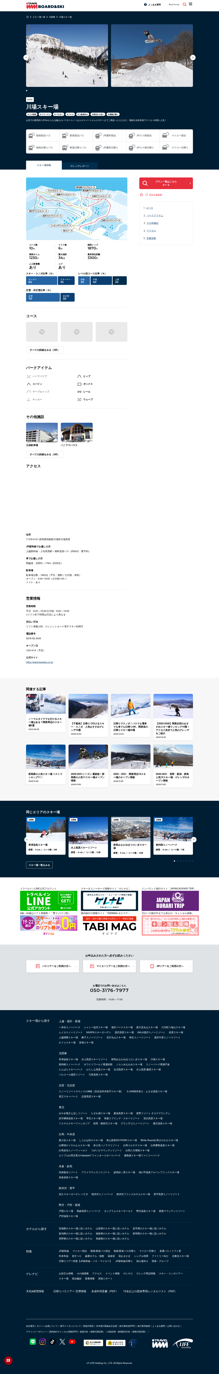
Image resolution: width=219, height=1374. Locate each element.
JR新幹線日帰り (124, 1261)
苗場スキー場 (86, 1042)
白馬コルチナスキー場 (135, 1145)
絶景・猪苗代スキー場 (105, 1123)
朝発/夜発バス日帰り (125, 1251)
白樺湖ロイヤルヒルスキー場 (74, 1145)
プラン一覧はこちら (166, 183)
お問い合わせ (173, 1325)
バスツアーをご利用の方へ (56, 966)
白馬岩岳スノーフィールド (73, 1150)
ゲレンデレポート (79, 166)
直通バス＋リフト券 (170, 1251)
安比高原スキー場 (153, 1118)
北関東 (63, 1053)
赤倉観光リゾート (68, 1172)
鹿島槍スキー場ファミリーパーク (142, 1155)
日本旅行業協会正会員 (106, 1325)
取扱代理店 (88, 1325)
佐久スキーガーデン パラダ (73, 1194)
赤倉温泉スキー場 (68, 1177)
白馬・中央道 (67, 1134)
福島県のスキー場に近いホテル (112, 1233)
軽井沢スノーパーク (102, 1194)
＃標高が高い (113, 114)
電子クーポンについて (70, 1325)
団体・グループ (160, 1261)
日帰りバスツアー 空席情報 (69, 1291)
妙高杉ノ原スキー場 (124, 1172)
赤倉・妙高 (65, 1166)
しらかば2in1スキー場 (91, 1140)
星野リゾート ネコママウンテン (153, 1113)
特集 (29, 1251)
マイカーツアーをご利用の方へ (113, 966)
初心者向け (142, 1261)
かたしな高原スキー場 (98, 1069)
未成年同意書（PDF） (104, 1291)
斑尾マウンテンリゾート (172, 1211)
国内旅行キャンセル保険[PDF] (63, 1331)
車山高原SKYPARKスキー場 (121, 1140)
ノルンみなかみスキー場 (129, 1064)
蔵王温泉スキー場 (162, 1123)
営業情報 (151, 238)
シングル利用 (141, 1256)
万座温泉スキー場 (98, 1074)
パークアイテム (155, 215)
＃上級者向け (82, 114)
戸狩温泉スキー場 (68, 1216)
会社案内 (30, 1325)
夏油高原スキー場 (123, 1113)
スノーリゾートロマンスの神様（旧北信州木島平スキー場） (91, 1091)
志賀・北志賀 (67, 1085)
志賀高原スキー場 (91, 1096)
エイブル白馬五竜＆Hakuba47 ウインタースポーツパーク (90, 1155)
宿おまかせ (124, 1256)
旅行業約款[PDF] (127, 1325)
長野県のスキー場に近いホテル (75, 1238)
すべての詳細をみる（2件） (45, 454)
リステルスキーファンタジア (74, 1123)
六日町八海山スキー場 (173, 1027)
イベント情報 (112, 1273)
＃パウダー (58, 114)
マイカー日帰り (147, 1251)
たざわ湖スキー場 (100, 1113)
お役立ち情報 (66, 1273)
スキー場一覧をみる (39, 865)
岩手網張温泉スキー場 (71, 1118)
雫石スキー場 (93, 1118)
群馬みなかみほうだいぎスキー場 (129, 1059)
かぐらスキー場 (67, 1042)
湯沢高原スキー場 (124, 1032)
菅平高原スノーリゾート (167, 1194)
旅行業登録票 (144, 1325)
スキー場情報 (44, 165)
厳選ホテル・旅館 (94, 1256)
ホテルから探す (36, 1228)
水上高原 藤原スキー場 (148, 1069)
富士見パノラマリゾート (106, 1145)
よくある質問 (154, 4)
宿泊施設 (76, 1278)
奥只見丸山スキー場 (147, 1027)
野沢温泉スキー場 (145, 1211)
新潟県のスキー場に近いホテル (75, 1233)
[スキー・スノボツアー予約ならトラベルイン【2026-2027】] (27, 16)
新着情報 (90, 1278)
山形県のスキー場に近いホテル (112, 1228)
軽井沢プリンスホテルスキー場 (133, 1194)
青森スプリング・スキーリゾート (122, 1118)
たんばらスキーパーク (71, 1069)
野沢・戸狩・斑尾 (69, 1205)
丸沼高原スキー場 (123, 1069)
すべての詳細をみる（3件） (45, 350)
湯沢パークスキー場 (122, 1027)
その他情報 (83, 1273)
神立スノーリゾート (140, 1037)
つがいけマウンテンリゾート (106, 1150)
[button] (193, 57)
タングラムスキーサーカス (118, 1211)
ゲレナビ (32, 1273)
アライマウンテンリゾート (95, 1172)
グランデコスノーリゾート (135, 1123)
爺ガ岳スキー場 (67, 1140)
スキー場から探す (38, 1020)
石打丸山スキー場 (116, 1037)
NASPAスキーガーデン (98, 1032)
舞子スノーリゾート (92, 1037)
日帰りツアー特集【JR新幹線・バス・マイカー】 (85, 1261)
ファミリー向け (160, 1256)
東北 (61, 1107)
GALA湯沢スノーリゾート (151, 1032)
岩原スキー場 (176, 1032)
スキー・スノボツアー (171, 1273)
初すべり (76, 1256)
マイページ (174, 4)
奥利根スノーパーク (69, 1064)
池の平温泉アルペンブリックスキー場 (159, 1172)
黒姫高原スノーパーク (89, 1211)
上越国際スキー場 (68, 1037)
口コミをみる (155, 194)
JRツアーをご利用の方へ (170, 966)
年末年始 (63, 1256)
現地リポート (105, 1278)
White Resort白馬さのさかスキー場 (159, 1140)
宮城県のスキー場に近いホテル (75, 1228)
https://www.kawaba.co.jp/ (39, 662)
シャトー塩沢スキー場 (96, 1027)
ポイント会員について (47, 1325)
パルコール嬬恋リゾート (72, 1074)
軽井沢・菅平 (67, 1188)
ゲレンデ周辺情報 (145, 1273)
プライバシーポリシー (36, 1331)
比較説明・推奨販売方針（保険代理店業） (127, 1331)
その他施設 (153, 223)
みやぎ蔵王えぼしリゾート (73, 1113)
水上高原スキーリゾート (94, 1059)
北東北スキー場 (180, 1256)
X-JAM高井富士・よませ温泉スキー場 (147, 1091)
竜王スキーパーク (68, 1096)
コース (149, 208)
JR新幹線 (64, 1251)
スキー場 (63, 1278)
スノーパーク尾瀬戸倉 (158, 1064)
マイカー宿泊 (80, 1251)
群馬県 (30, 99)
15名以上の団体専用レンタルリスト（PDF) (149, 1291)
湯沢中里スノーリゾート (167, 1037)
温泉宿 (111, 1256)
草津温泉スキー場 (68, 1059)
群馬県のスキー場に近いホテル (149, 1233)
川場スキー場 (158, 1059)
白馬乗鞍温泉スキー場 (162, 1145)
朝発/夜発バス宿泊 (100, 1251)
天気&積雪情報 (35, 1291)
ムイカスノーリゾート (71, 1032)
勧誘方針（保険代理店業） (92, 1331)
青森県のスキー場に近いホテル (112, 1238)
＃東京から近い (98, 114)
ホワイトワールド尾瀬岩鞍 (98, 1064)
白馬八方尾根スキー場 (137, 1150)
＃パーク (70, 114)
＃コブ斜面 (31, 114)
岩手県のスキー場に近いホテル (149, 1228)
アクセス (151, 230)
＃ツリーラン (45, 114)
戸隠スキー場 (66, 1211)
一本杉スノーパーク (69, 1027)
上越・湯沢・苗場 (69, 1021)
